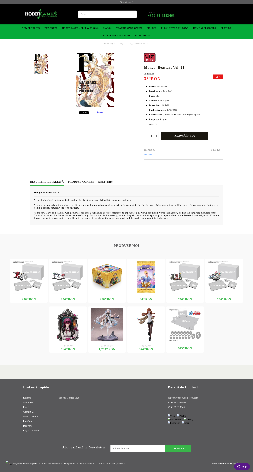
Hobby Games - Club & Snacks (80, 28)
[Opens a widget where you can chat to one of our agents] (242, 467)
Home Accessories (204, 28)
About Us (28, 402)
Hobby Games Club (69, 397)
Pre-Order (51, 28)
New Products (31, 28)
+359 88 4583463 (177, 402)
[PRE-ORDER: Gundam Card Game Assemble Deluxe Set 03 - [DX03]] (185, 324)
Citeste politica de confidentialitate (77, 463)
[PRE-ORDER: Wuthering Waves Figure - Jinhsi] (107, 324)
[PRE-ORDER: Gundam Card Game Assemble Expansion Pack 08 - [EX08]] (29, 277)
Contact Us (29, 412)
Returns (27, 397)
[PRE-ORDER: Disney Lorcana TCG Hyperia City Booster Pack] (146, 277)
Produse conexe (81, 181)
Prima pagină (110, 44)
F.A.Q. (26, 407)
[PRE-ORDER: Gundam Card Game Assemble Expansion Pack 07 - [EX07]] (68, 277)
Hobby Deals (143, 36)
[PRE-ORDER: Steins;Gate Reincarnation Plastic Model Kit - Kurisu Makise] (146, 324)
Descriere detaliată (47, 181)
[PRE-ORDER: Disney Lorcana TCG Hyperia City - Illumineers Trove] (107, 277)
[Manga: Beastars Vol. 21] (40, 63)
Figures (151, 28)
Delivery (105, 181)
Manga (107, 28)
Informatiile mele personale (112, 463)
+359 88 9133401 (177, 407)
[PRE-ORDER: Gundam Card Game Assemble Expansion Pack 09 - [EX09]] (224, 277)
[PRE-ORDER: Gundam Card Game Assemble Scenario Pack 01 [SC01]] (185, 277)
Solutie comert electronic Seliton (229, 463)
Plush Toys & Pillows (175, 28)
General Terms (30, 416)
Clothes (225, 28)
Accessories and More (116, 36)
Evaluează (148, 155)
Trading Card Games (129, 28)
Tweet (100, 112)
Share (85, 112)
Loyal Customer (31, 430)
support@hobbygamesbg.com (183, 397)
